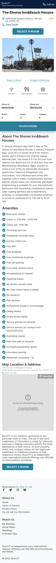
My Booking (8, 524)
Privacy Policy (9, 508)
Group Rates (8, 527)
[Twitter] (10, 490)
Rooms (4, 114)
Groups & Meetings (40, 80)
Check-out (34, 104)
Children (42, 114)
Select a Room (28, 31)
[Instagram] (17, 490)
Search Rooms (28, 126)
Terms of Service (11, 505)
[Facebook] (3, 490)
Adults (23, 114)
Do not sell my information (16, 512)
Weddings (7, 530)
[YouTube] (24, 490)
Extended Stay (9, 533)
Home (5, 502)
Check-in (6, 104)
